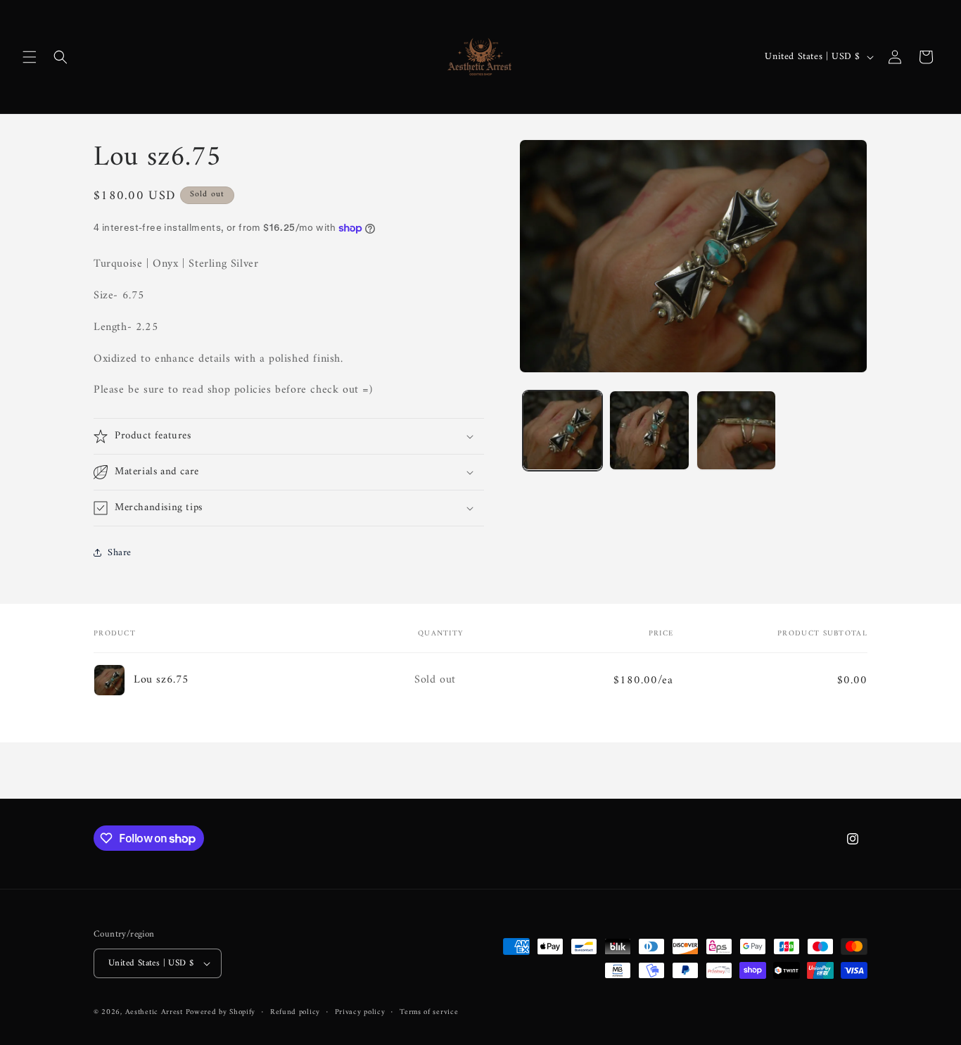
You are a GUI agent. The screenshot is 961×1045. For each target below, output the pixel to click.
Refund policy (295, 1012)
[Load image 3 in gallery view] (736, 430)
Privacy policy (360, 1012)
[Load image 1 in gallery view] (562, 430)
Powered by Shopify (221, 1012)
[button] (29, 57)
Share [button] (120, 553)
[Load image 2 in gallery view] (649, 430)
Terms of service (429, 1012)
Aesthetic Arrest (155, 1012)
